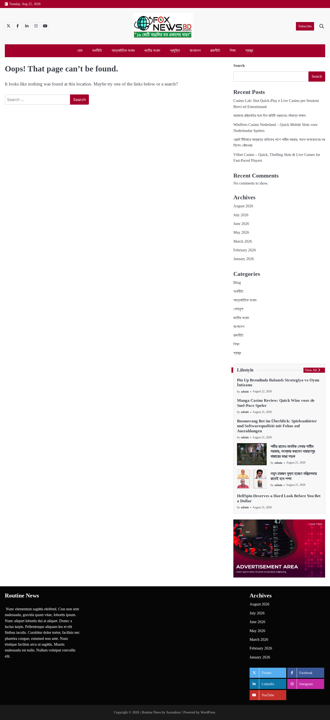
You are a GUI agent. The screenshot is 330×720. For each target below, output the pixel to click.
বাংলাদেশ (195, 50)
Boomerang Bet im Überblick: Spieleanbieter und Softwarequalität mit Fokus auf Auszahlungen (277, 426)
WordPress (208, 712)
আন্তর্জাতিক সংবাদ (123, 50)
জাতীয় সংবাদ (152, 50)
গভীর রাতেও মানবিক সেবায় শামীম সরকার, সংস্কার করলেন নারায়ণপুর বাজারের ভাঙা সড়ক (293, 451)
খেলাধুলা (238, 309)
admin (245, 391)
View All (311, 370)
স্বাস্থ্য (249, 50)
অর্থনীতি (97, 50)
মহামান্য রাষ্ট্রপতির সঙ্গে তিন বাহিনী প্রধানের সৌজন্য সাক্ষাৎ (269, 116)
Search (239, 65)
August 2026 (243, 206)
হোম (79, 50)
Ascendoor (173, 712)
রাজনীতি (215, 50)
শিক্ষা (233, 50)
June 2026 (241, 224)
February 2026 (244, 250)
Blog (237, 282)
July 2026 (240, 215)
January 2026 (243, 259)
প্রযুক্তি (175, 50)
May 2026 (241, 232)
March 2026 (242, 241)
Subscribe (305, 26)
